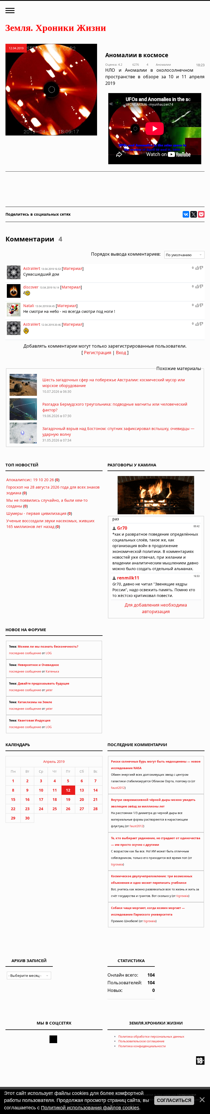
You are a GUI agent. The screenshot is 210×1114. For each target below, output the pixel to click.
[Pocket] (201, 214)
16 (27, 799)
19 (68, 799)
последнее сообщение (25, 653)
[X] (193, 214)
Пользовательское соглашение (141, 1041)
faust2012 (118, 788)
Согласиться (174, 1100)
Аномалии (163, 64)
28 (95, 808)
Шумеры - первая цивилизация (36, 513)
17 (41, 799)
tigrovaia (117, 864)
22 (13, 808)
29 (13, 818)
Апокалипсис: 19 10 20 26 (30, 479)
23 (27, 808)
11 (54, 790)
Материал (72, 268)
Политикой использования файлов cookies (90, 1107)
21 (95, 799)
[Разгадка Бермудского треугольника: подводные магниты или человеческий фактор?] (23, 418)
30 (27, 818)
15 (13, 799)
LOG (49, 653)
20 (82, 799)
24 (41, 808)
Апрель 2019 (54, 761)
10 (41, 790)
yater (49, 690)
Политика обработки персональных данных (151, 1036)
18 (54, 799)
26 (68, 808)
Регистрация (97, 353)
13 (82, 790)
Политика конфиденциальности (142, 1046)
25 (54, 808)
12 (68, 790)
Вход (121, 353)
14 (95, 790)
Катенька (52, 671)
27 (82, 808)
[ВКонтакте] (186, 214)
